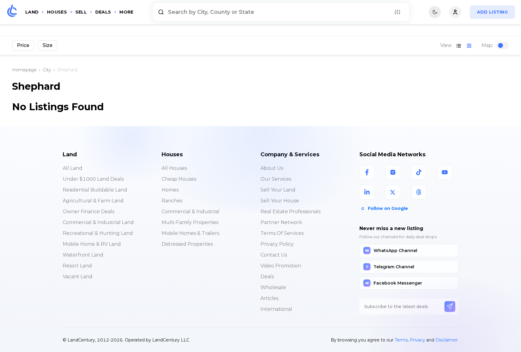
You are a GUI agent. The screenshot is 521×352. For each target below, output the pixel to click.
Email (160, 269)
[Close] (370, 234)
